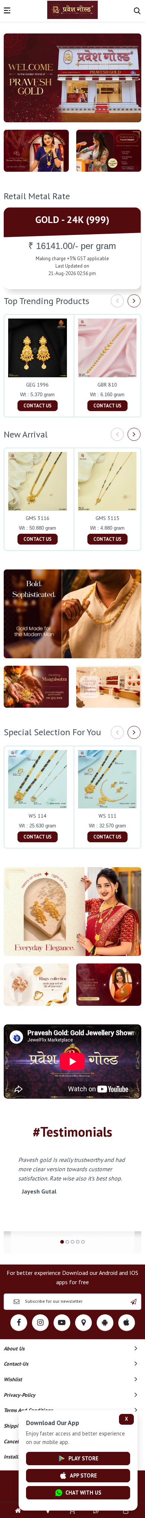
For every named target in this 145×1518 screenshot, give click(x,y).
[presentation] (117, 300)
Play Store (83, 1458)
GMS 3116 (37, 518)
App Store (83, 1475)
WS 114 (37, 816)
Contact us (37, 406)
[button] (62, 1242)
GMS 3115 (107, 518)
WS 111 (107, 816)
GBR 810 (107, 384)
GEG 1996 (37, 384)
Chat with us (83, 1492)
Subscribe (133, 1301)
